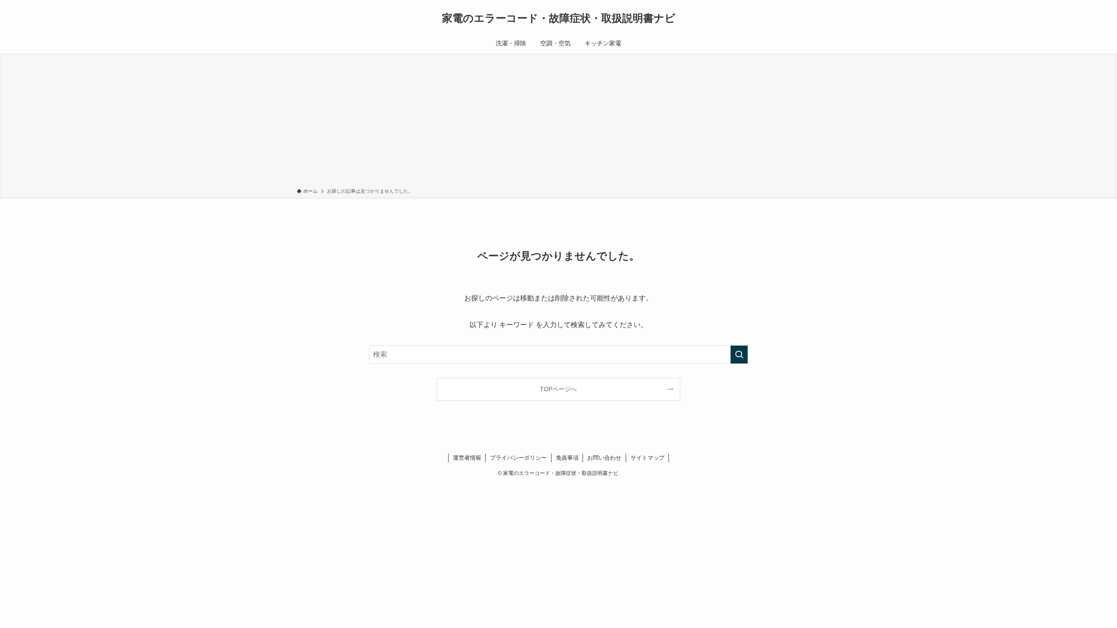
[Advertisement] (558, 122)
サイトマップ (647, 457)
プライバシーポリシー (518, 457)
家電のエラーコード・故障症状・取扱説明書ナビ (558, 18)
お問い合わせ (604, 457)
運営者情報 (467, 457)
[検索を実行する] (739, 354)
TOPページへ (558, 389)
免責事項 (567, 457)
